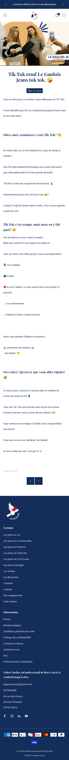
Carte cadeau (10, 601)
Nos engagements (12, 595)
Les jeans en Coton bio (15, 553)
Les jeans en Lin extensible (17, 541)
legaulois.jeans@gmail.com (17, 684)
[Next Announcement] (63, 4)
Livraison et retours (13, 643)
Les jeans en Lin (11, 534)
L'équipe (7, 589)
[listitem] (34, 4)
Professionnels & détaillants (18, 661)
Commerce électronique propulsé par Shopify (34, 751)
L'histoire (8, 583)
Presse (7, 619)
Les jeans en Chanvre (14, 547)
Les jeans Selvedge (13, 565)
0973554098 (9, 690)
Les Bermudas (10, 577)
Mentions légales (12, 625)
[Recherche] (64, 15)
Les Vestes (9, 571)
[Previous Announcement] (5, 4)
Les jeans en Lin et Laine (16, 559)
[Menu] (5, 15)
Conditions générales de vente (19, 631)
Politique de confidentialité (17, 637)
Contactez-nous (11, 649)
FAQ (5, 655)
